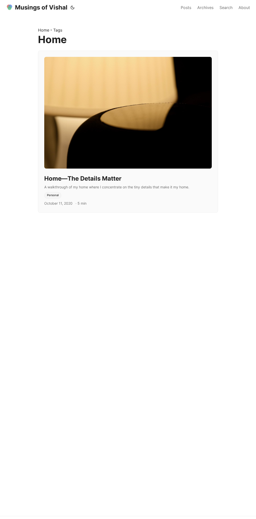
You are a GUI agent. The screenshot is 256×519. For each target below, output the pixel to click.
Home (43, 30)
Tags (57, 30)
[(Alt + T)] (73, 7)
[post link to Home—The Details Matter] (128, 131)
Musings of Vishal (41, 7)
